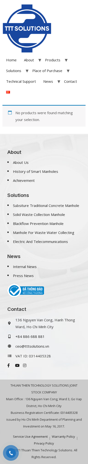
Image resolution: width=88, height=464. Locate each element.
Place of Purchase (47, 70)
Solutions (13, 70)
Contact (70, 81)
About (29, 59)
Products (52, 59)
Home (11, 59)
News (48, 81)
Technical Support (21, 81)
